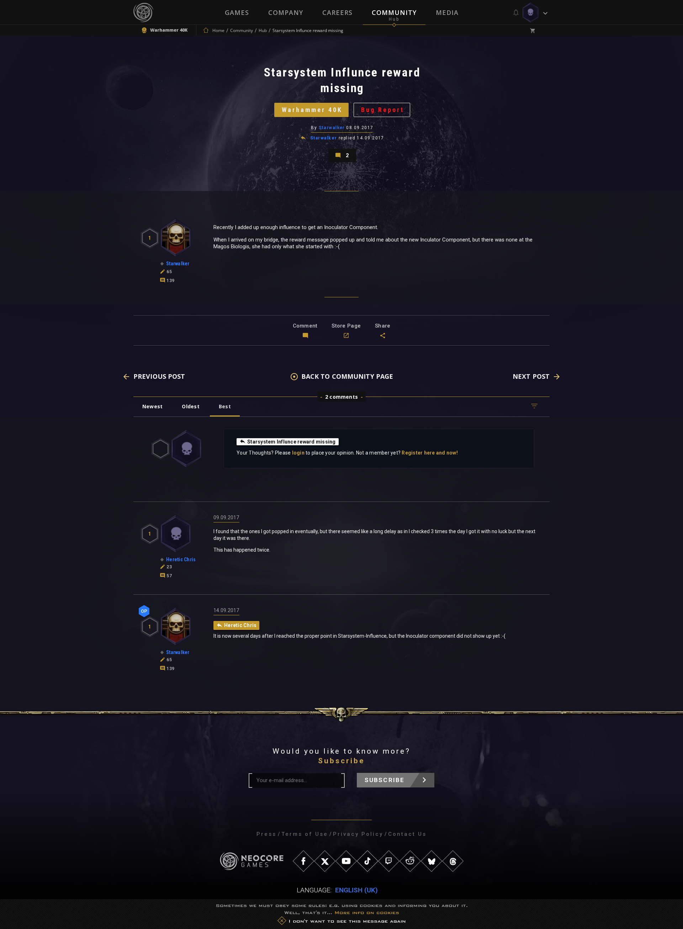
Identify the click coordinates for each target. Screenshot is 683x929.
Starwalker (332, 127)
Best (225, 406)
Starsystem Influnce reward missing (291, 442)
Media (447, 12)
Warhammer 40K (312, 109)
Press (266, 834)
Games (237, 12)
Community (394, 12)
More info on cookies (366, 912)
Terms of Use (304, 834)
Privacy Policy (358, 834)
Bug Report (382, 109)
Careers (337, 12)
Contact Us (407, 834)
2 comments (341, 396)
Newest (152, 406)
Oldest (190, 406)
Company (285, 12)
